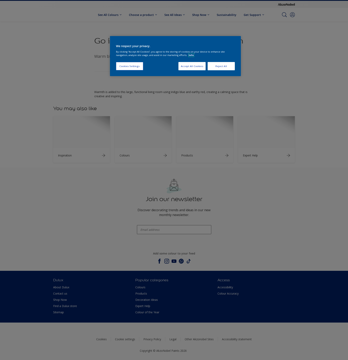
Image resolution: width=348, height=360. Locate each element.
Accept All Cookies (192, 66)
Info (191, 55)
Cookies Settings (129, 66)
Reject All (221, 66)
